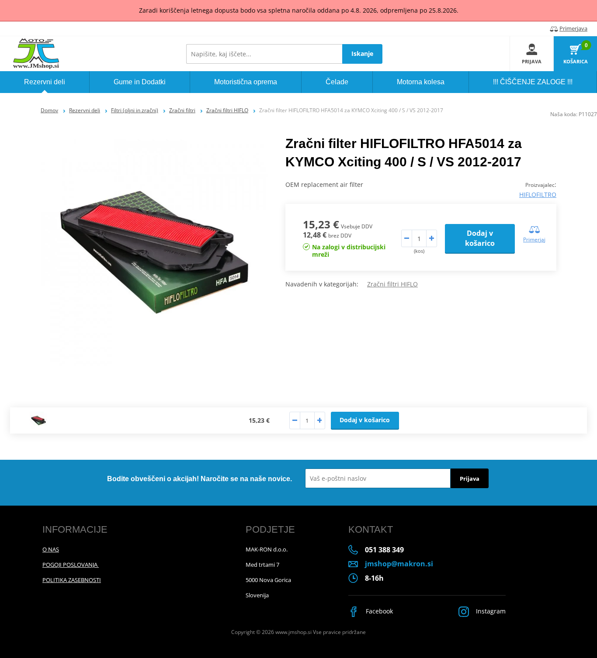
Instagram (490, 611)
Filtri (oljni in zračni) (134, 110)
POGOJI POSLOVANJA (70, 564)
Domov (49, 110)
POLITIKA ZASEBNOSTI (71, 580)
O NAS (50, 549)
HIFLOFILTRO (537, 194)
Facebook (378, 611)
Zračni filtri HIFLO (227, 110)
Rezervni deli (84, 110)
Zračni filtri (182, 110)
